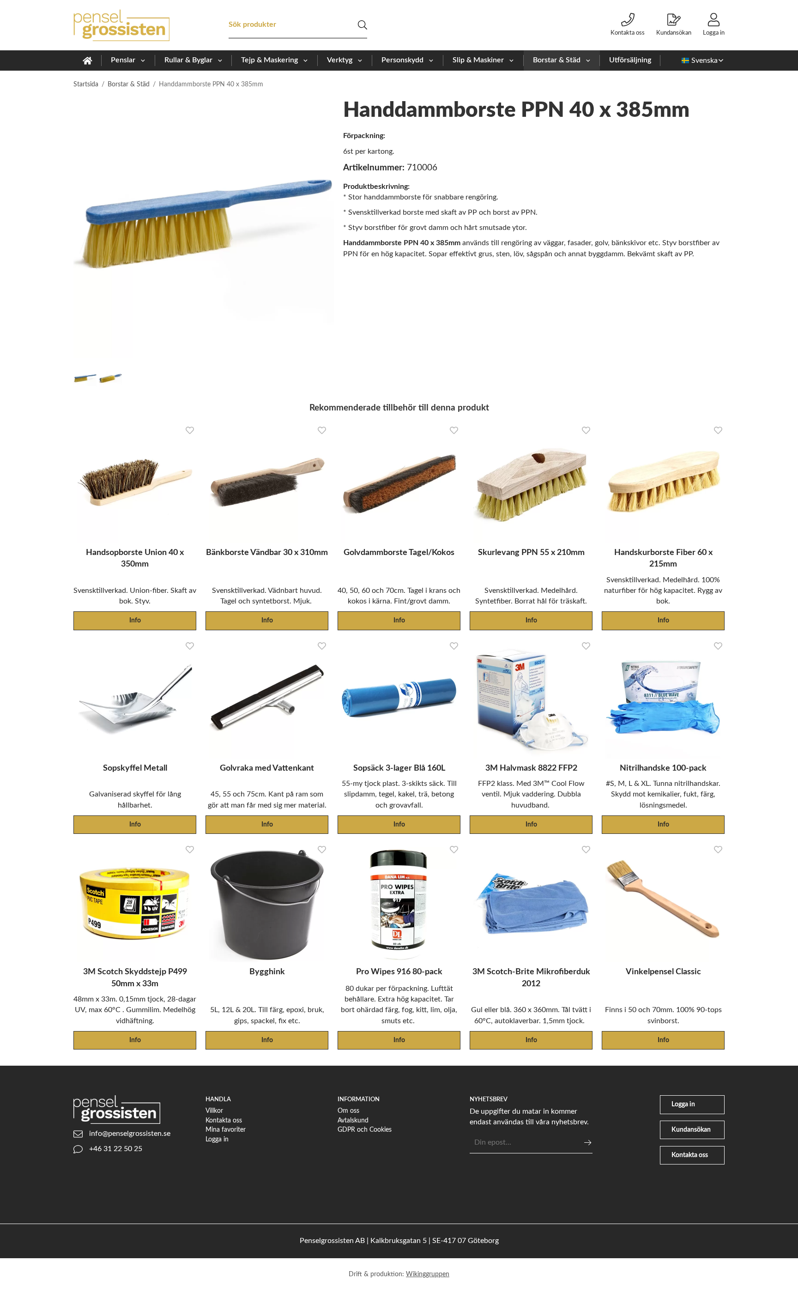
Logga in (714, 33)
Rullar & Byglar (188, 60)
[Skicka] (587, 1142)
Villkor (214, 1110)
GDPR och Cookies (365, 1129)
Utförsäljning (630, 60)
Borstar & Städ (556, 60)
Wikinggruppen (427, 1274)
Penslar (123, 60)
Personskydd (402, 60)
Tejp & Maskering (269, 60)
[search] (362, 25)
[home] (87, 60)
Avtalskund (353, 1120)
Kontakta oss (628, 33)
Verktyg (339, 60)
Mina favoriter (226, 1129)
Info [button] (135, 620)
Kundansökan (673, 33)
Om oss (348, 1110)
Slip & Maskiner (478, 60)
